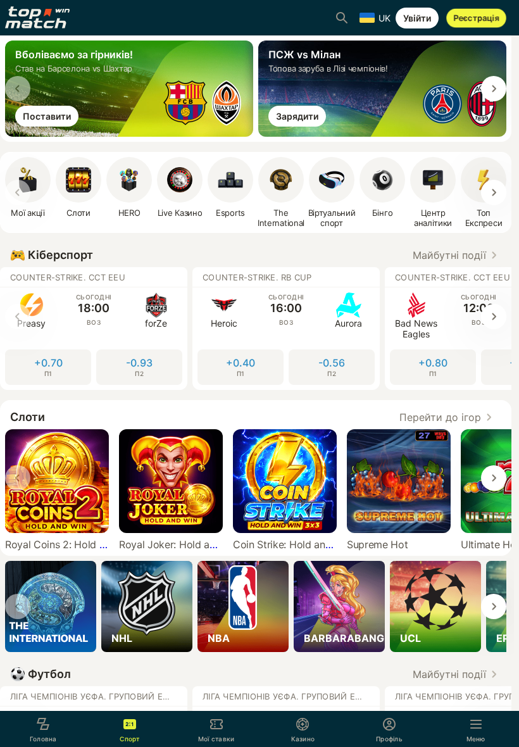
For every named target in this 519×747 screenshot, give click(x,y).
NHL (121, 638)
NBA (219, 638)
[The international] (50, 606)
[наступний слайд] (493, 88)
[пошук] (341, 17)
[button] (457, 255)
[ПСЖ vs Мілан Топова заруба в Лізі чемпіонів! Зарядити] (384, 133)
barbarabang (344, 638)
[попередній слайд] (17, 88)
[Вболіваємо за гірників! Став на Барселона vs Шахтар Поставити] (131, 133)
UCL (410, 638)
